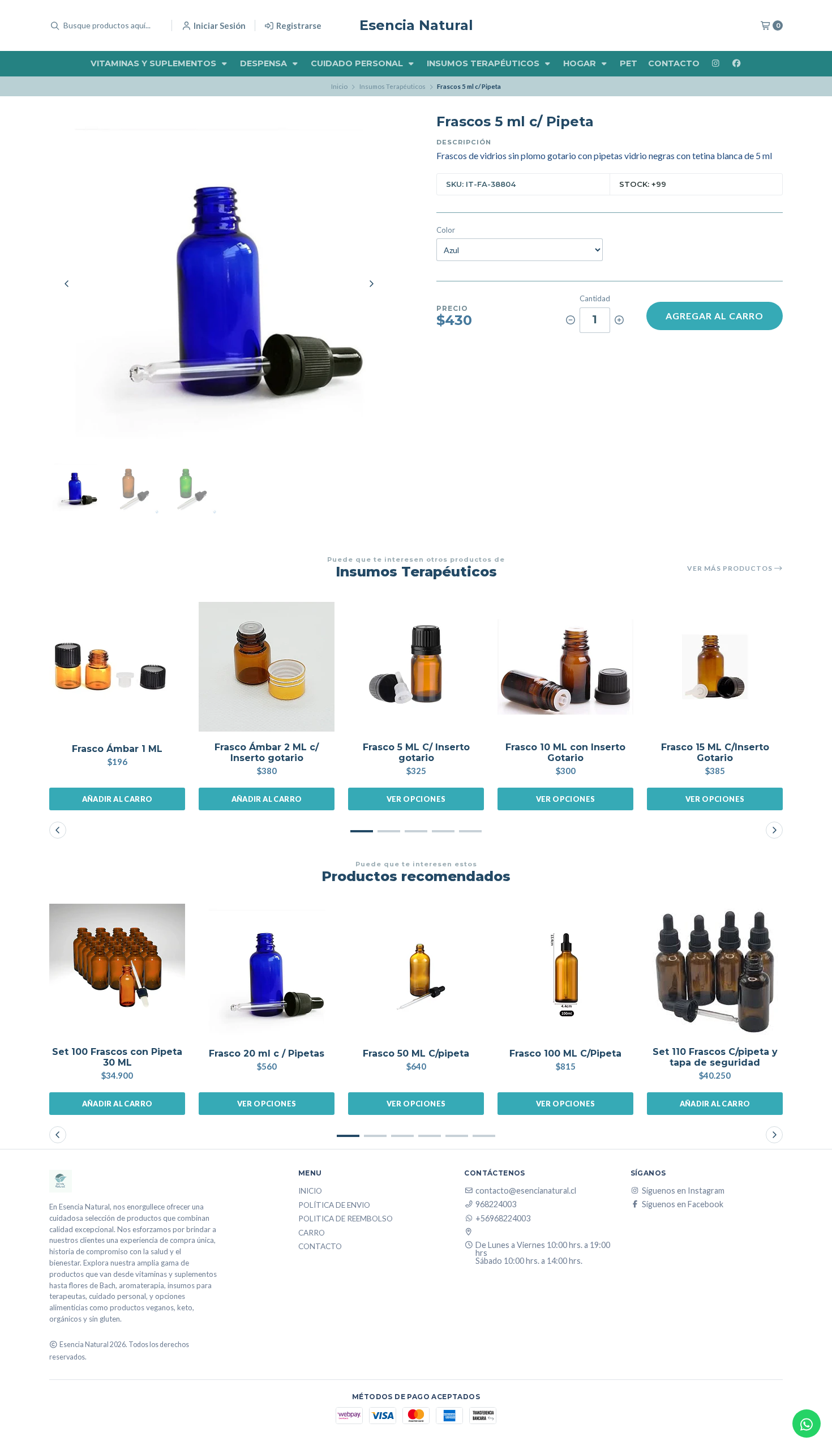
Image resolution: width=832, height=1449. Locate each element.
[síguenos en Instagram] (715, 63)
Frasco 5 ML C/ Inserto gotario (416, 752)
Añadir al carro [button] (117, 798)
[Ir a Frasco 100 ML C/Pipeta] (565, 972)
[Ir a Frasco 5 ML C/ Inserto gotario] (416, 667)
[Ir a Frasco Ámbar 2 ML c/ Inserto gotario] (266, 667)
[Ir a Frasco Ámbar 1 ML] (117, 667)
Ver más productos (730, 568)
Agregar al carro (715, 315)
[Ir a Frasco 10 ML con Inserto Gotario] (565, 667)
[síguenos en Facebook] (736, 63)
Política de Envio (334, 1205)
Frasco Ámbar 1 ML (117, 748)
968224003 (495, 1204)
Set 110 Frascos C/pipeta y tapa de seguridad (715, 1057)
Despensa (264, 63)
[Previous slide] (66, 283)
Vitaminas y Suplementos (154, 63)
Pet (628, 63)
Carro (311, 1233)
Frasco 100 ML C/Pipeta (565, 1053)
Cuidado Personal (358, 63)
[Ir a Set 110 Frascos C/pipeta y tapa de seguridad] (715, 972)
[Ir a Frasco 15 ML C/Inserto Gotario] (715, 667)
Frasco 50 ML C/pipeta (416, 1053)
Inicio (339, 86)
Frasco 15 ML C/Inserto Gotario (715, 752)
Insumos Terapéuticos (484, 63)
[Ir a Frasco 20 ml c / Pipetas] (266, 972)
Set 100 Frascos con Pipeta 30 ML (117, 1057)
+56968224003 (502, 1219)
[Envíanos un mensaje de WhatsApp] (806, 1423)
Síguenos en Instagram (683, 1191)
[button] (361, 831)
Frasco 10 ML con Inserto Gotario (565, 752)
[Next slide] (371, 283)
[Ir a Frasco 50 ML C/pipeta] (416, 972)
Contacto (674, 63)
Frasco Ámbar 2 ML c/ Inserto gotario (267, 752)
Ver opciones (416, 798)
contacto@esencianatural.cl (525, 1191)
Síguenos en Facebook (682, 1204)
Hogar (580, 63)
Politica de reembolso (345, 1219)
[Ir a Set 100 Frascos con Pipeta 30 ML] (117, 972)
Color (445, 230)
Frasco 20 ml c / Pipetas (266, 1053)
